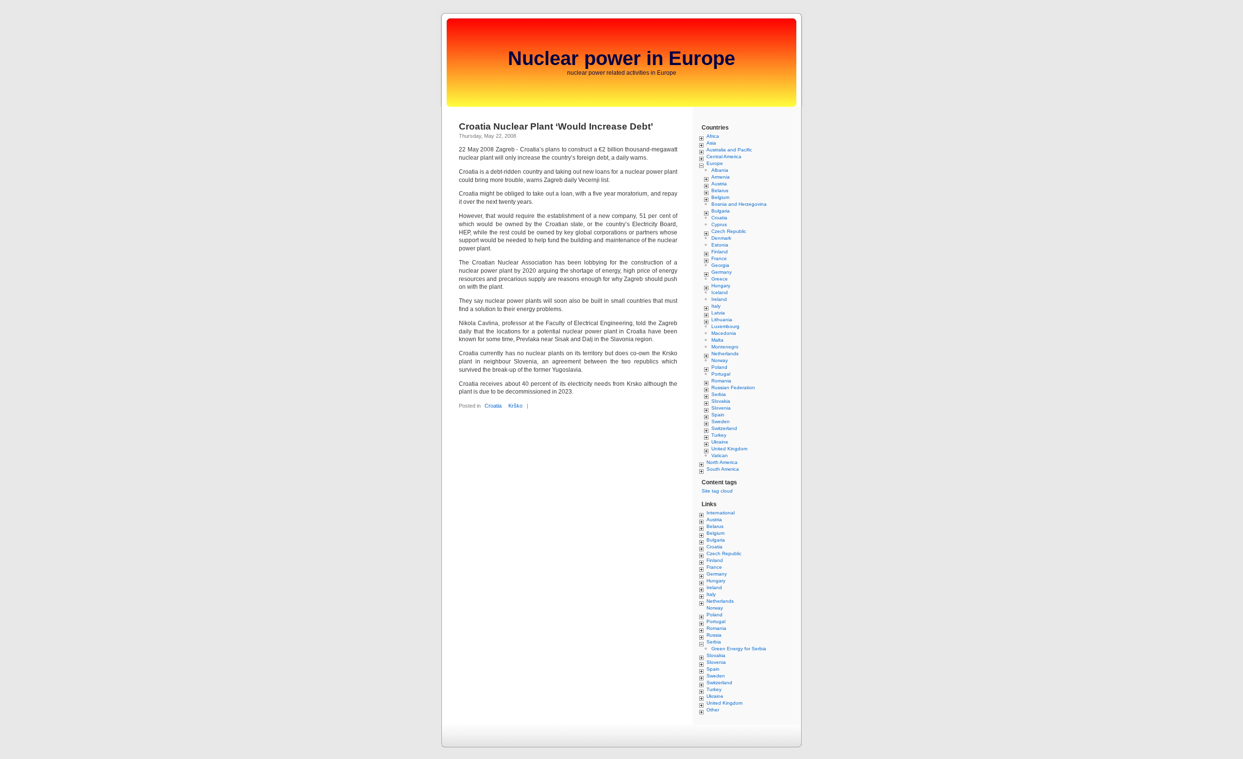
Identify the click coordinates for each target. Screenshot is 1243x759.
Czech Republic (728, 231)
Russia (714, 635)
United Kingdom (729, 448)
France (719, 258)
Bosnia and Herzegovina (739, 204)
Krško (515, 406)
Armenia (720, 177)
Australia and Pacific (729, 149)
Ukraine (719, 442)
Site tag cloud (717, 491)
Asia (711, 143)
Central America (723, 156)
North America (722, 462)
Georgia (720, 265)
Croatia (493, 406)
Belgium (720, 197)
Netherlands (725, 353)
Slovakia (720, 401)
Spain (717, 414)
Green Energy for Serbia (738, 648)
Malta (717, 340)
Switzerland (724, 428)
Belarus (719, 190)
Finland (719, 251)
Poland (719, 367)
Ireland (719, 299)
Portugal (720, 374)
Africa (712, 136)
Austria (719, 183)
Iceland (719, 292)
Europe (714, 163)
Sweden (720, 421)
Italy (716, 306)
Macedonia (723, 333)
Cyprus (719, 224)
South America (722, 469)
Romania (721, 380)
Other (712, 709)
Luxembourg (725, 326)
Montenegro (725, 346)
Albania (719, 170)
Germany (721, 272)
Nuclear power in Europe (621, 58)
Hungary (720, 285)
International (720, 512)
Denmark (721, 238)
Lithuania (721, 319)
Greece (719, 278)
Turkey (718, 435)
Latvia (718, 312)
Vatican (719, 455)
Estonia (719, 245)
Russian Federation (733, 387)
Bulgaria (720, 211)
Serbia (718, 394)
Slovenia (721, 408)
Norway (719, 360)
